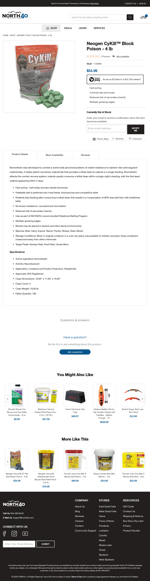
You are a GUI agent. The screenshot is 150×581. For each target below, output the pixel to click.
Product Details (20, 154)
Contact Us (130, 4)
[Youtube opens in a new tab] (25, 534)
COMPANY (81, 500)
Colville (103, 535)
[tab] (20, 154)
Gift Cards (128, 506)
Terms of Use (76, 577)
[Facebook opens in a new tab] (4, 534)
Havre (102, 516)
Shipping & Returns (133, 516)
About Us (80, 506)
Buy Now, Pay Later (133, 521)
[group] (92, 70)
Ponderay (104, 525)
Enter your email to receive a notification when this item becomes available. (116, 120)
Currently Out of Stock (99, 112)
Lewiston (104, 530)
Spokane (103, 554)
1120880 (97, 64)
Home (5, 35)
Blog (77, 511)
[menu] (75, 28)
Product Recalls (131, 530)
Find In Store (103, 139)
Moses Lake (105, 545)
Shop (13, 35)
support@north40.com (23, 518)
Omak (102, 550)
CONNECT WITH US (15, 526)
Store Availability (54, 155)
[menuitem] (51, 28)
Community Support (85, 530)
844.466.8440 (17, 513)
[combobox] (98, 17)
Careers (79, 521)
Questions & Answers (75, 320)
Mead (102, 540)
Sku (88, 64)
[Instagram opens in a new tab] (14, 534)
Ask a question (122, 56)
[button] (144, 16)
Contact (79, 525)
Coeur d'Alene (106, 521)
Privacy (127, 525)
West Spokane (106, 559)
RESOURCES (131, 500)
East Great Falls (107, 506)
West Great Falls (107, 511)
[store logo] (15, 15)
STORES (104, 500)
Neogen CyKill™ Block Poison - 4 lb (110, 46)
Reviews (85, 155)
